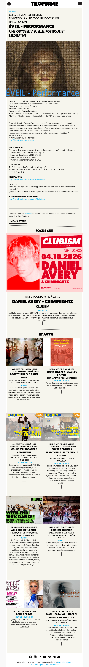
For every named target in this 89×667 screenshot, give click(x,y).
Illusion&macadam (65, 662)
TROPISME (44, 4)
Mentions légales (37, 664)
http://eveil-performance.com (22, 140)
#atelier (57, 380)
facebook (28, 213)
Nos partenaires (52, 664)
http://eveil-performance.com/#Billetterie (27, 179)
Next (78, 510)
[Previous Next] (61, 510)
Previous (44, 510)
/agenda (12, 11)
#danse (24, 385)
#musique (42, 310)
